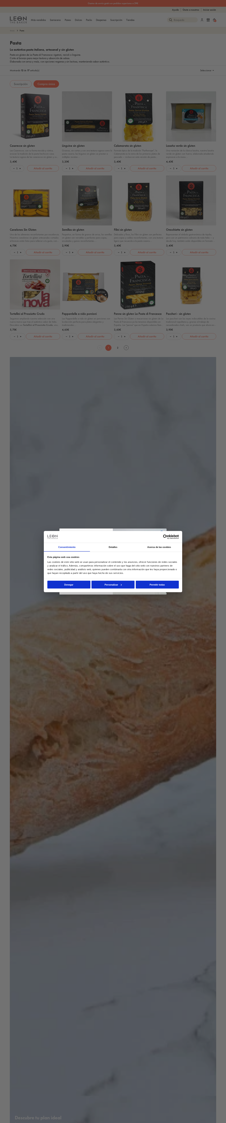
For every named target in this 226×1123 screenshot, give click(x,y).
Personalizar (111, 584)
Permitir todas (157, 584)
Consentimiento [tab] (66, 547)
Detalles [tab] (113, 547)
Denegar (68, 584)
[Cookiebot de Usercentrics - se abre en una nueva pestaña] (165, 537)
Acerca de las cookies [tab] (159, 547)
